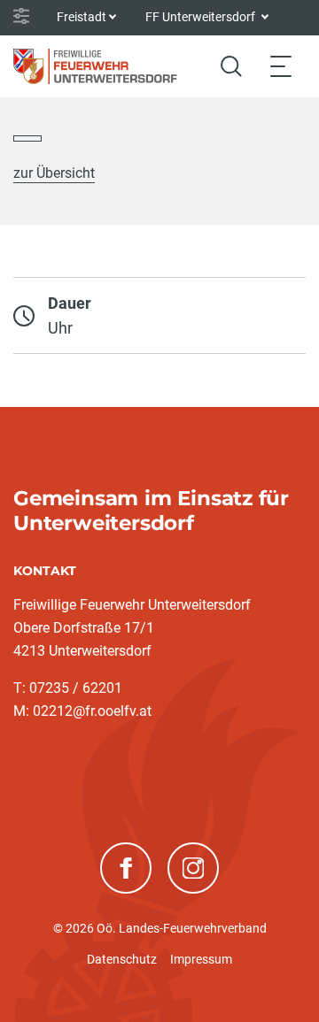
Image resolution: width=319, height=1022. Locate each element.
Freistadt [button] (81, 17)
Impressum (201, 959)
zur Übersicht (54, 173)
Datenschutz (122, 959)
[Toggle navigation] (281, 65)
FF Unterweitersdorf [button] (201, 17)
